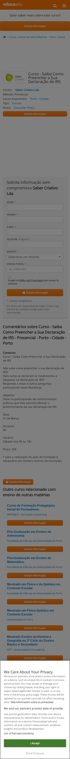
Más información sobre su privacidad (32, 702)
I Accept (35, 743)
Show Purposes (35, 753)
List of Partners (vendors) (19, 733)
